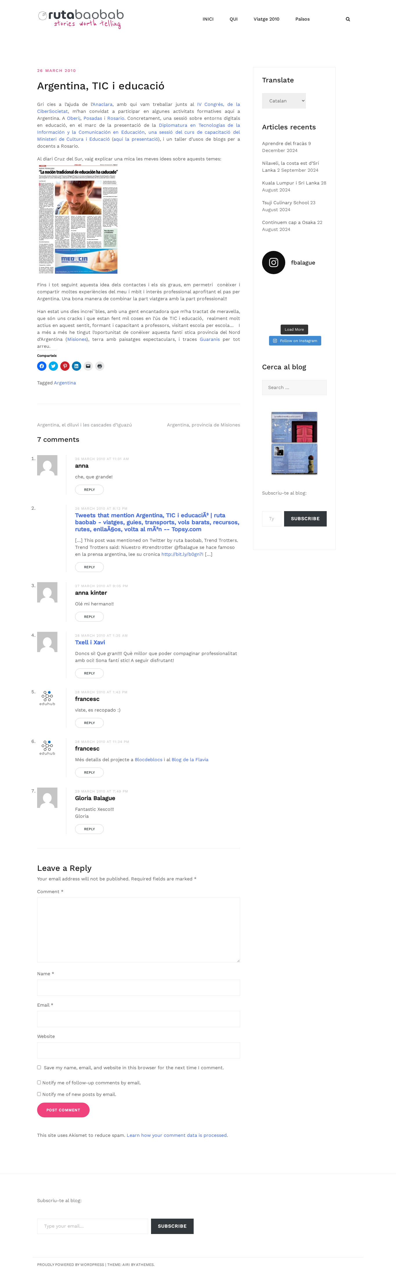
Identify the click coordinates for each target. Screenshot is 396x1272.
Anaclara (102, 104)
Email (45, 1005)
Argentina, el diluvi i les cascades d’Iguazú (84, 425)
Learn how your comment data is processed (177, 1135)
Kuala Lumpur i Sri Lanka (290, 183)
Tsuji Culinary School (285, 202)
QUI (234, 19)
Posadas (92, 118)
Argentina (65, 383)
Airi (126, 1264)
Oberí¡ (73, 118)
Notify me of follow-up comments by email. (91, 1082)
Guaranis (210, 339)
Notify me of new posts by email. (79, 1094)
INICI (208, 19)
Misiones (76, 339)
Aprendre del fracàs (284, 143)
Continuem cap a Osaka (289, 222)
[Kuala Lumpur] (294, 286)
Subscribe (305, 518)
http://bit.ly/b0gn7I (182, 554)
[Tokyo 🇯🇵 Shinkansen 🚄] (294, 300)
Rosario (115, 118)
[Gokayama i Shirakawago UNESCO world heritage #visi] (272, 314)
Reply (89, 490)
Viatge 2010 (266, 19)
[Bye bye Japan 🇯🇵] (272, 300)
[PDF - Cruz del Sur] (79, 218)
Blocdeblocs (148, 759)
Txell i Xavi (90, 642)
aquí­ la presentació (135, 139)
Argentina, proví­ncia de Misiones (203, 425)
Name (45, 973)
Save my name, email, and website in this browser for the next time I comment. (134, 1067)
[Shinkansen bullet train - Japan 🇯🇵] (317, 286)
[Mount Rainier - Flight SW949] (294, 314)
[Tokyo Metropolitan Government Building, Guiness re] (317, 314)
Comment (50, 891)
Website (46, 1036)
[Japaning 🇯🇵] (317, 300)
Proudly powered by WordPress (70, 1264)
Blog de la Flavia (190, 759)
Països (302, 19)
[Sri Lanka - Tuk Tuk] (272, 286)
